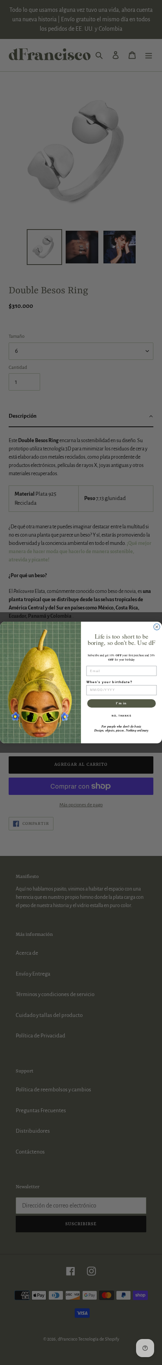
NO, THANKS (121, 715)
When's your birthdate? (110, 681)
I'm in (121, 703)
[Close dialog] (157, 627)
